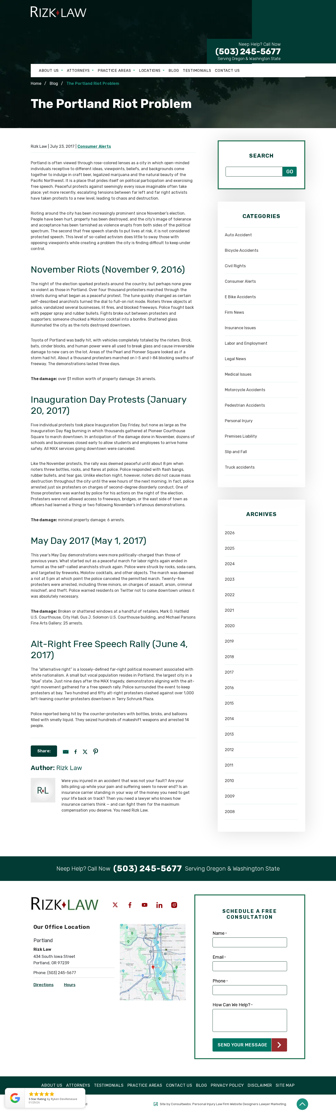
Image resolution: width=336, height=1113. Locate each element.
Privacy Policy (227, 1085)
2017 (229, 672)
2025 (229, 548)
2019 (229, 641)
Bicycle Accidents (241, 250)
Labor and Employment (246, 343)
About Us (49, 70)
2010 (229, 780)
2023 (229, 579)
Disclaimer (260, 1085)
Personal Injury (239, 420)
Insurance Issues (240, 328)
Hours (70, 984)
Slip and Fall (236, 451)
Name (220, 933)
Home (36, 83)
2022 (230, 595)
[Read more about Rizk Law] (43, 780)
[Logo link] (63, 20)
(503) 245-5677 (248, 49)
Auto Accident (238, 235)
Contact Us (227, 70)
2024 (230, 564)
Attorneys (79, 70)
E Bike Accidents (240, 297)
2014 (229, 718)
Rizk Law (69, 768)
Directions (43, 984)
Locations (150, 70)
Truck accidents (240, 467)
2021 (229, 610)
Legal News (235, 358)
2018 (229, 656)
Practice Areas (115, 70)
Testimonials (197, 70)
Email (219, 957)
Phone (220, 981)
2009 (230, 796)
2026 (230, 533)
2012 (229, 749)
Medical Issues (238, 374)
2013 (229, 734)
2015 (229, 703)
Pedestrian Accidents (245, 405)
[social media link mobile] (115, 905)
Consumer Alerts (94, 146)
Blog (173, 70)
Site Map (285, 1085)
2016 (229, 687)
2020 (230, 625)
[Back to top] (302, 1104)
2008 (230, 811)
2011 (229, 765)
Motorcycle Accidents (245, 389)
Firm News (234, 312)
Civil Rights (235, 266)
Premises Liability (241, 436)
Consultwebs (181, 1104)
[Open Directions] (153, 926)
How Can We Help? (233, 1005)
